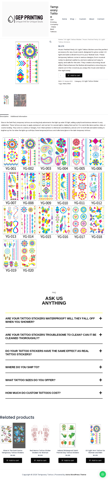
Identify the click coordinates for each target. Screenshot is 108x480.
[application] (75, 19)
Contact (100, 19)
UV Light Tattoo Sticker (72, 40)
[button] (50, 42)
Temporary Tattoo (54, 12)
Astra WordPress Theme (75, 474)
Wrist (69, 84)
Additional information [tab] (19, 116)
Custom (82, 19)
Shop (72, 19)
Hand (64, 84)
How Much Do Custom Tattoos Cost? (33, 392)
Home (64, 19)
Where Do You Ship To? (22, 367)
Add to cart (75, 75)
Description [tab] (4, 116)
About (91, 19)
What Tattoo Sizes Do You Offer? (30, 380)
